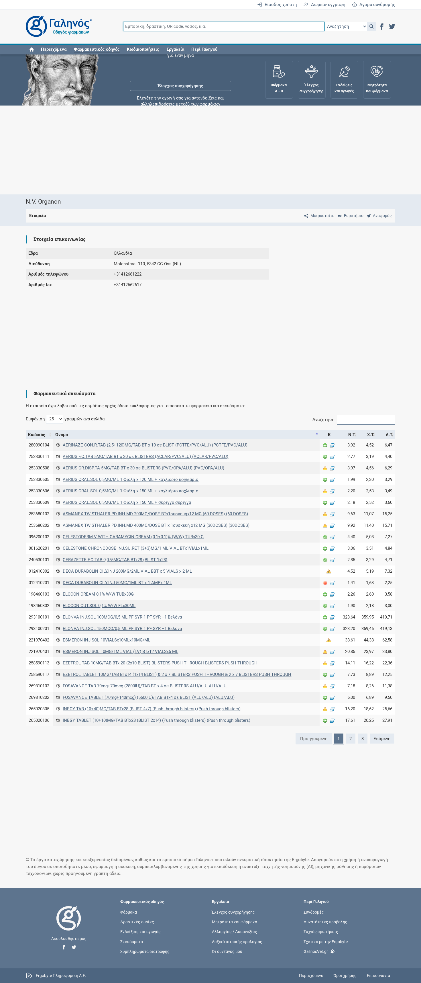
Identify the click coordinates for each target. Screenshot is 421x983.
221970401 (39, 651)
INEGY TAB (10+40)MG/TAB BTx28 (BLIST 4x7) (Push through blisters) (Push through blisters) (152, 708)
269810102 (39, 686)
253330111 (39, 456)
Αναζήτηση (323, 419)
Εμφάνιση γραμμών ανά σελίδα (65, 419)
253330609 (39, 502)
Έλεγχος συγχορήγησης (180, 71)
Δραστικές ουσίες (137, 922)
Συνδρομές (314, 912)
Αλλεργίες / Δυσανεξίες (234, 931)
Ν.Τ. (352, 434)
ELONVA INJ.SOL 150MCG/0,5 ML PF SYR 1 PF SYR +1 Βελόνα (122, 628)
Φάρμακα (128, 912)
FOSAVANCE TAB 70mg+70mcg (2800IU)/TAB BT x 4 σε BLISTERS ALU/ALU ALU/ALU (145, 686)
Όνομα (61, 434)
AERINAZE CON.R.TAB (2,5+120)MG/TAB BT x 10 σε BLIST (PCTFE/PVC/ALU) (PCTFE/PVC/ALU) (155, 445)
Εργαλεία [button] (175, 49)
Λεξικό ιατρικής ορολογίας (237, 941)
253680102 (39, 513)
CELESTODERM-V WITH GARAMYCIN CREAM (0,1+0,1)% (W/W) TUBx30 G (133, 536)
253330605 (39, 479)
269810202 (39, 697)
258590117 (39, 674)
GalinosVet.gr (316, 951)
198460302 (39, 605)
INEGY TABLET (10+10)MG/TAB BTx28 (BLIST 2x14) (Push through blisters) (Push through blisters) (156, 720)
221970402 (39, 640)
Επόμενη (382, 738)
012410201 (39, 582)
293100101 (39, 617)
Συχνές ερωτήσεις (321, 931)
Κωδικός (36, 434)
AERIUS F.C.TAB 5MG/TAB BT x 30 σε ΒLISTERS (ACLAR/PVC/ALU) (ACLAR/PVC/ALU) (145, 456)
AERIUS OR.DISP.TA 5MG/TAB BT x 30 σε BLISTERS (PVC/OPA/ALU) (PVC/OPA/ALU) (143, 468)
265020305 (39, 708)
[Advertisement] (193, 150)
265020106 (39, 720)
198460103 (39, 594)
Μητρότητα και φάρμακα (234, 922)
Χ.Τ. (370, 434)
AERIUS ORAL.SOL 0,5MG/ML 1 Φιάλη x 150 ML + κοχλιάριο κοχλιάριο (130, 491)
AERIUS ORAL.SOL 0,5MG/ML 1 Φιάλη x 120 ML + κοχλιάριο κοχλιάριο (130, 479)
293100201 (39, 628)
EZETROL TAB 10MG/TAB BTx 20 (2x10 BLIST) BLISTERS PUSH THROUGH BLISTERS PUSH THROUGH (160, 663)
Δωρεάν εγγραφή (327, 4)
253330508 (39, 468)
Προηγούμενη (314, 738)
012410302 (39, 571)
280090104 (39, 445)
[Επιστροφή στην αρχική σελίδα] (68, 924)
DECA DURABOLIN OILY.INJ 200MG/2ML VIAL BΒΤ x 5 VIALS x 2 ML (127, 571)
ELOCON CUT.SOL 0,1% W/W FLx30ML (99, 605)
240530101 (39, 559)
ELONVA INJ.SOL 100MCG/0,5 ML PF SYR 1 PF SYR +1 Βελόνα (122, 617)
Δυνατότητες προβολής (325, 922)
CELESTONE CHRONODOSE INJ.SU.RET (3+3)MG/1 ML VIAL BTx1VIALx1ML (135, 548)
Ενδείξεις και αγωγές (140, 931)
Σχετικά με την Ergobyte (326, 941)
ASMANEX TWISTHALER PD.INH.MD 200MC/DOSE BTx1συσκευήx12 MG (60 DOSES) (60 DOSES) (155, 513)
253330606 (39, 491)
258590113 (39, 663)
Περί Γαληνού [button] (204, 49)
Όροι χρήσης (345, 975)
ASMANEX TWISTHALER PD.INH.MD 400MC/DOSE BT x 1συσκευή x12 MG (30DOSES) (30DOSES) (156, 525)
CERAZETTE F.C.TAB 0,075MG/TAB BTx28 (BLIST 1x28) (115, 559)
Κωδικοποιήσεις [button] (143, 49)
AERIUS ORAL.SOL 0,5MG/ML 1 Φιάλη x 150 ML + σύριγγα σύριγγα (127, 502)
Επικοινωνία (378, 975)
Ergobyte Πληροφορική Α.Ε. (61, 975)
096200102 (39, 536)
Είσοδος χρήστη (279, 4)
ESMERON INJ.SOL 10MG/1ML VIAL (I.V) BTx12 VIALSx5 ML (120, 651)
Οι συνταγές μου (227, 951)
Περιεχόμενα (53, 49)
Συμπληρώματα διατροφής (145, 951)
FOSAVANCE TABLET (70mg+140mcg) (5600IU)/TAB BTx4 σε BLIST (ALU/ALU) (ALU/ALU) (149, 697)
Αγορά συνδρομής (376, 4)
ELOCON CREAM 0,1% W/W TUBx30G (98, 594)
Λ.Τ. (389, 434)
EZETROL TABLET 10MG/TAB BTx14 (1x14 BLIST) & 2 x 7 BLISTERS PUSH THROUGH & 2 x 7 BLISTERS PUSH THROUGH (177, 674)
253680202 (39, 525)
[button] (371, 26)
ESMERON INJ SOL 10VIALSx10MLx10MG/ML (106, 640)
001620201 (39, 548)
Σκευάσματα (131, 941)
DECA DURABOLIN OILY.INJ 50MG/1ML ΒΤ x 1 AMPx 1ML (117, 582)
